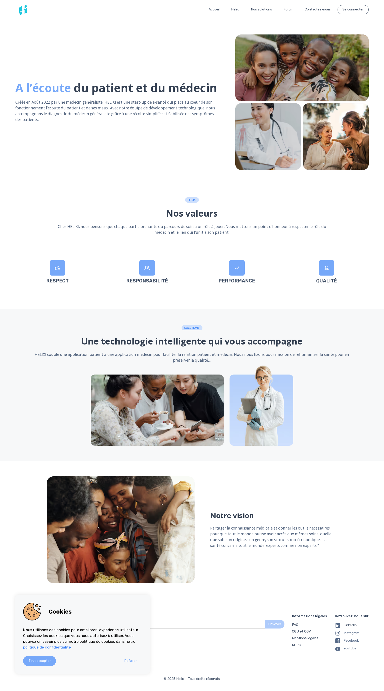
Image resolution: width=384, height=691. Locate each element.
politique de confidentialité (47, 647)
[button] (235, 9)
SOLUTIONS (192, 327)
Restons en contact (109, 616)
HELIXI (192, 199)
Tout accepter (39, 661)
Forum (288, 9)
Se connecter (353, 9)
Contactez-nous (318, 9)
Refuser (130, 661)
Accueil (214, 9)
